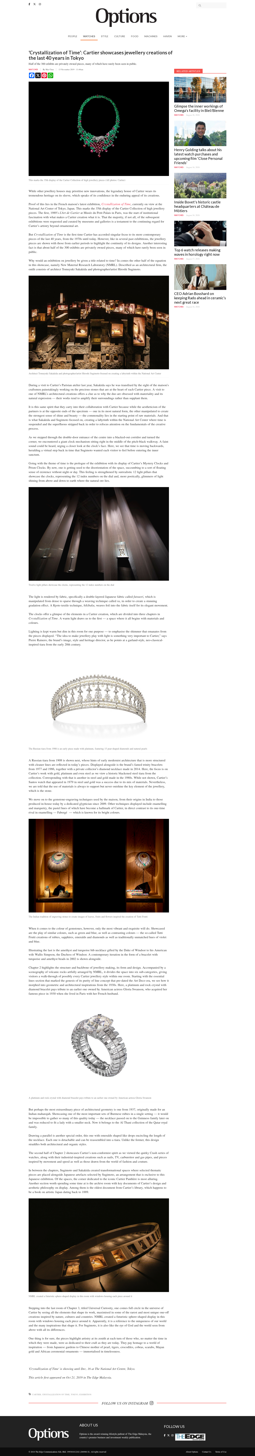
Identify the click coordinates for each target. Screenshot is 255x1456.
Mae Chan (50, 69)
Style (104, 36)
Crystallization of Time (56, 1394)
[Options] (127, 17)
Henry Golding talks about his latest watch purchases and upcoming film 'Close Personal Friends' (198, 156)
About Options (192, 1451)
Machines (150, 36)
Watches (89, 36)
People (72, 36)
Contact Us (206, 1451)
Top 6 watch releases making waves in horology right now (197, 252)
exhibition (85, 1394)
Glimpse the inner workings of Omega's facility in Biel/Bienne (199, 108)
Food (134, 36)
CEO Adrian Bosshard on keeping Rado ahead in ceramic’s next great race (200, 297)
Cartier (36, 1394)
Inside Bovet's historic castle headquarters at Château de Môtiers (197, 206)
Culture (119, 36)
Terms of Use (220, 1451)
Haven (167, 36)
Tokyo (74, 1394)
